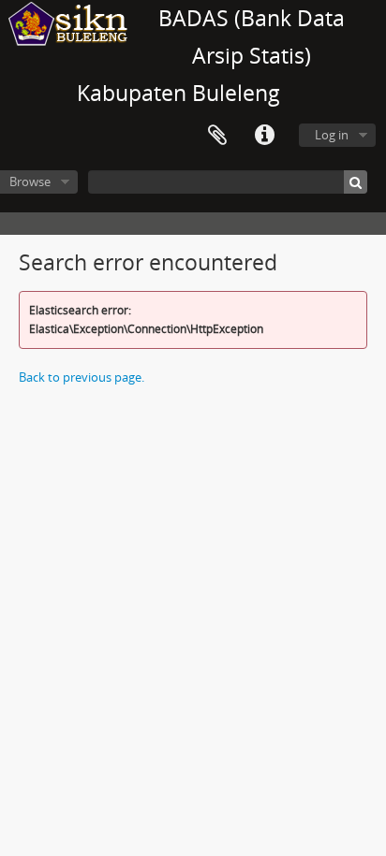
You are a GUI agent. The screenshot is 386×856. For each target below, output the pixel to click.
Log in (332, 134)
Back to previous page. (81, 377)
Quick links (264, 135)
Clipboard (217, 135)
